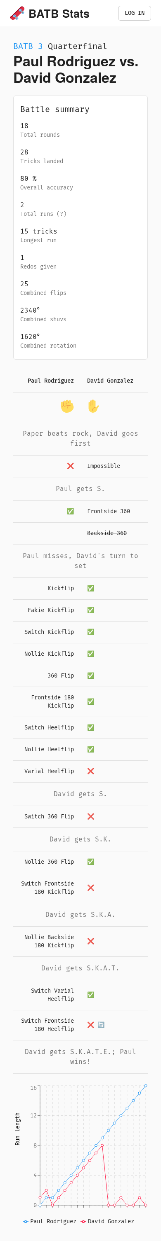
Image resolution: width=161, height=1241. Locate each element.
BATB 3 (28, 46)
